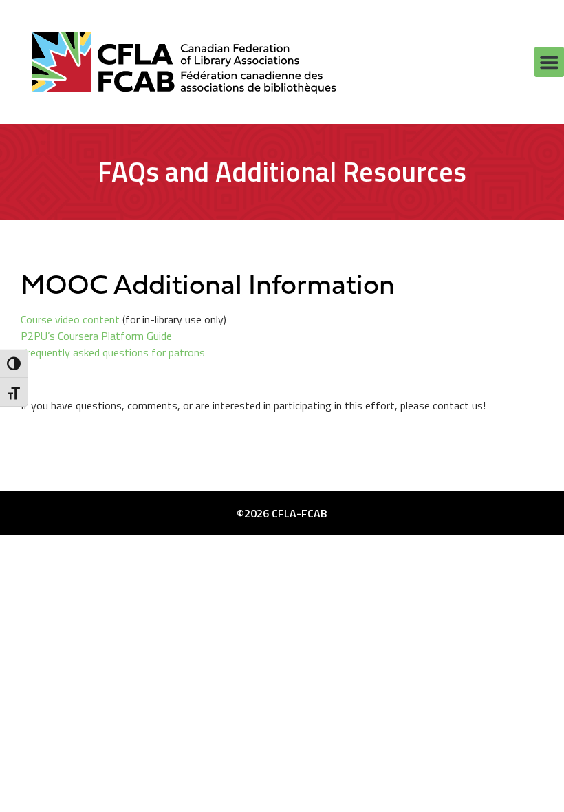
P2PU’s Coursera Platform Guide (96, 336)
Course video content (70, 319)
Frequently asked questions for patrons (113, 352)
